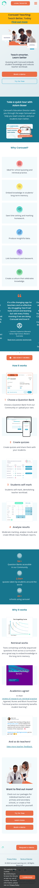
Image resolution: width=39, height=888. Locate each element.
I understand (27, 877)
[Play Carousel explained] (19, 131)
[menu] (35, 3)
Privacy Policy (14, 885)
